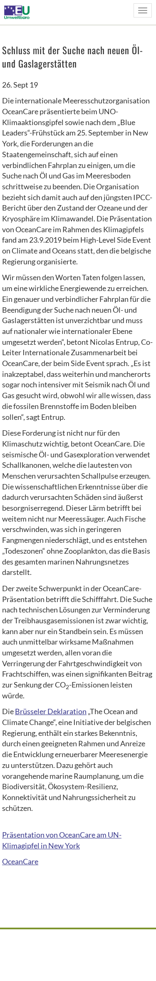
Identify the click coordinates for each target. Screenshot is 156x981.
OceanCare (20, 861)
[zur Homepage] (19, 12)
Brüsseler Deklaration (51, 711)
